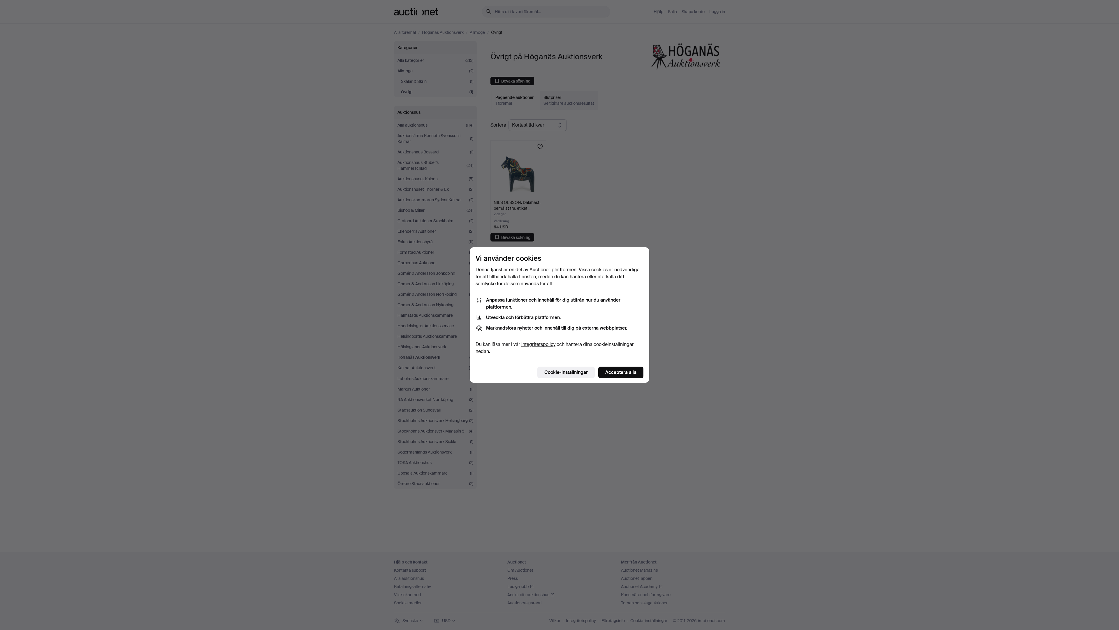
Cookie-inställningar (566, 372)
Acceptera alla (620, 372)
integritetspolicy (538, 344)
